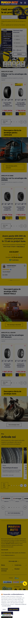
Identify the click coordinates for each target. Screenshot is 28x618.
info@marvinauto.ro (9, 555)
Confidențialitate (6, 605)
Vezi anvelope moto (14, 424)
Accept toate (7, 613)
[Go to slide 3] (16, 122)
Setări (4, 609)
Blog (2, 434)
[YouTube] (24, 590)
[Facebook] (15, 590)
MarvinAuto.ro (21, 246)
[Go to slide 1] (11, 122)
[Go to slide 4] (19, 122)
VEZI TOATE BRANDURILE (14, 513)
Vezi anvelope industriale (14, 324)
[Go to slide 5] (19, 485)
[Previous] (21, 121)
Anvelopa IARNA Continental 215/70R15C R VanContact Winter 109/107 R (21, 210)
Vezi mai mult (5, 121)
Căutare (23, 17)
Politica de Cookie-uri (20, 604)
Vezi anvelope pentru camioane (11, 167)
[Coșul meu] (21, 2)
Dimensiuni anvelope (4, 570)
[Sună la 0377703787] (25, 584)
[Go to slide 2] (14, 122)
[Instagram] (20, 590)
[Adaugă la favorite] (11, 84)
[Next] (25, 121)
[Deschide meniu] (25, 2)
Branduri (17, 569)
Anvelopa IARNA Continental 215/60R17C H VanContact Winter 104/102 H (7, 210)
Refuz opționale (13, 609)
